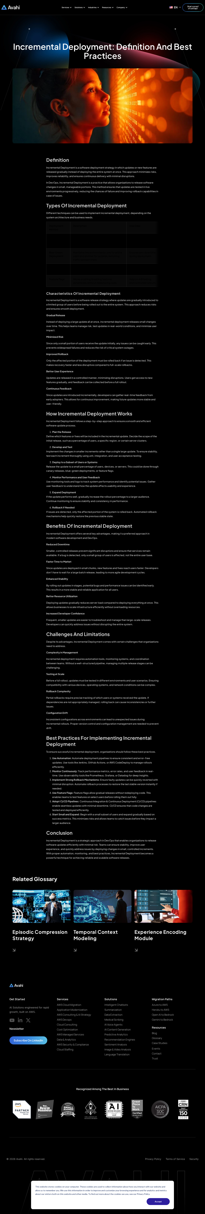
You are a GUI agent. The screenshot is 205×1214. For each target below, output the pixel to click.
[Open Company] (126, 7)
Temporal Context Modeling (96, 935)
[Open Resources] (113, 7)
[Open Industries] (98, 7)
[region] (102, 254)
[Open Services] (71, 7)
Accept (158, 1201)
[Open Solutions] (84, 7)
